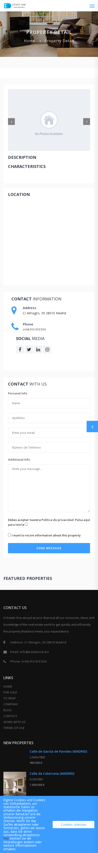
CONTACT (10, 716)
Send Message (49, 548)
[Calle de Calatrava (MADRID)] (14, 786)
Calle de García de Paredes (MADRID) (58, 751)
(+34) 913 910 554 (34, 329)
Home (29, 40)
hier (6, 838)
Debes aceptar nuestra (49, 522)
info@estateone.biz (34, 652)
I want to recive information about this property (46, 535)
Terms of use (14, 728)
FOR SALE (10, 692)
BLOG (7, 710)
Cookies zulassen (73, 824)
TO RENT (9, 698)
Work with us (14, 722)
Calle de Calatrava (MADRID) (52, 773)
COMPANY (10, 704)
